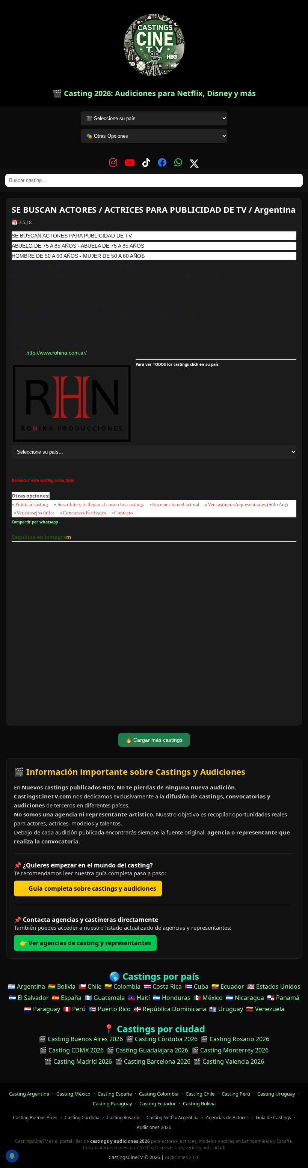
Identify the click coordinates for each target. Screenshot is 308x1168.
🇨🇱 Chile (90, 986)
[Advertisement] (154, 635)
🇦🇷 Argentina (26, 986)
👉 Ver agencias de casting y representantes (85, 943)
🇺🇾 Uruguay (226, 1009)
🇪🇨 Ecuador (227, 986)
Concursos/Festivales (84, 513)
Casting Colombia (158, 1093)
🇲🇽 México (208, 998)
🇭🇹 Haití (139, 998)
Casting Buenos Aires (35, 1117)
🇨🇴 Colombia (122, 986)
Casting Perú (236, 1093)
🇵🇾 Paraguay (42, 1009)
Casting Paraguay (112, 1103)
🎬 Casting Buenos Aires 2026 (81, 1039)
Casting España (115, 1093)
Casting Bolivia (199, 1103)
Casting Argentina (29, 1093)
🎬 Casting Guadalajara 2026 (147, 1050)
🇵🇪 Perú (74, 1009)
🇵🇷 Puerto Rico (110, 1009)
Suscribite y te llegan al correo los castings (100, 504)
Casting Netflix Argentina (172, 1117)
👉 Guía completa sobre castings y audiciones (88, 888)
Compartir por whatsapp (36, 522)
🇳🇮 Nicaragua (245, 998)
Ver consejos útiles (35, 513)
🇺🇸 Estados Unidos (273, 986)
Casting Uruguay (276, 1093)
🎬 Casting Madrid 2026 (78, 1061)
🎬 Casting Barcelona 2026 (152, 1061)
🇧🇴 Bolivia (61, 986)
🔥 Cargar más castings (154, 740)
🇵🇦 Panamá (283, 998)
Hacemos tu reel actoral (175, 504)
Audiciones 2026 (154, 1127)
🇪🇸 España (67, 998)
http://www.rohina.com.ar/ (56, 353)
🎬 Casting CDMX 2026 (71, 1050)
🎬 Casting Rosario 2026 (235, 1039)
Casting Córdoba (82, 1117)
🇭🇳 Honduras (171, 998)
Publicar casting (32, 504)
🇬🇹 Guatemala (105, 998)
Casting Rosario (123, 1117)
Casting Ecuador (157, 1103)
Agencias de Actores (227, 1117)
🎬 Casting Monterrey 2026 (230, 1050)
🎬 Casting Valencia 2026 (228, 1061)
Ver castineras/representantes (237, 504)
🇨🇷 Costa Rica (162, 986)
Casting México (73, 1093)
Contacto (123, 513)
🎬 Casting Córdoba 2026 (162, 1039)
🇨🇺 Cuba (196, 986)
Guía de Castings (273, 1117)
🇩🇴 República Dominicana (170, 1009)
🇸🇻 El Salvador (29, 998)
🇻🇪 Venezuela (265, 1009)
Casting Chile (200, 1093)
